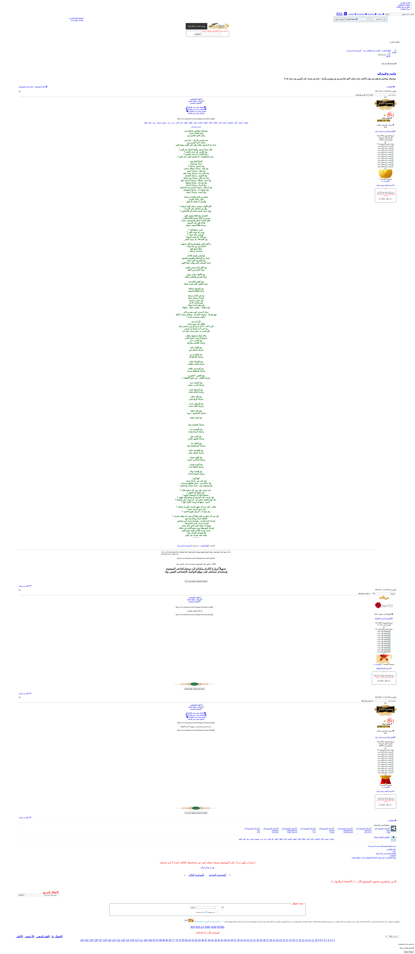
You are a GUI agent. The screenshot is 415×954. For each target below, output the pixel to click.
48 (202, 940)
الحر (195, 123)
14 (306, 940)
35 (241, 940)
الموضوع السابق (217, 875)
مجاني (246, 123)
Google (331, 832)
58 (196, 940)
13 (309, 940)
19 (290, 940)
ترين (169, 123)
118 (132, 940)
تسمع (164, 123)
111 (141, 940)
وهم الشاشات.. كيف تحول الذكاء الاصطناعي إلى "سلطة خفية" (373, 857)
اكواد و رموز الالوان (403, 7)
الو (181, 123)
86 (163, 940)
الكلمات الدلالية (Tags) (381, 837)
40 (225, 940)
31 (254, 940)
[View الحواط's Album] (384, 668)
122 (118, 940)
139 (91, 940)
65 (189, 940)
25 (274, 940)
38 (232, 940)
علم (150, 123)
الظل (190, 123)
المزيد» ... (385, 181)
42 (222, 940)
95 (154, 940)
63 (193, 940)
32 (251, 940)
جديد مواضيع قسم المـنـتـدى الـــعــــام (382, 846)
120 (123, 940)
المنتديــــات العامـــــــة (371, 50)
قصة (145, 123)
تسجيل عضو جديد (77, 20)
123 (114, 940)
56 (199, 940)
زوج (154, 123)
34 (244, 940)
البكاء (215, 123)
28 (264, 940)
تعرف (159, 123)
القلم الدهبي (43, 936)
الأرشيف (29, 936)
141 (87, 940)
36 (238, 940)
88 (160, 940)
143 (82, 940)
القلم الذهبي (386, 50)
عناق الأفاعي (391, 849)
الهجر (185, 123)
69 (183, 940)
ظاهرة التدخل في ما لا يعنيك (386, 853)
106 (146, 940)
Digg (388, 832)
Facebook (275, 832)
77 (173, 940)
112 (137, 940)
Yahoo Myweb (292, 832)
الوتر (177, 123)
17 (296, 940)
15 (303, 940)
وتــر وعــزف (386, 73)
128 (105, 940)
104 (150, 940)
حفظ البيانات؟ (350, 19)
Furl (258, 832)
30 (257, 940)
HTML (220, 926)
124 (109, 940)
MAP (213, 926)
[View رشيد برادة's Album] (385, 185)
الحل (210, 123)
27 (267, 940)
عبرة (394, 851)
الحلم (206, 123)
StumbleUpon (348, 832)
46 (209, 940)
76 (176, 940)
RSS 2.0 (200, 926)
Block (411, 952)
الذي (224, 123)
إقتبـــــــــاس (24, 586)
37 (235, 940)
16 (300, 940)
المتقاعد (393, 855)
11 (313, 940)
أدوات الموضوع (39, 87)
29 (261, 940)
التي (220, 123)
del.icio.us (368, 832)
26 (270, 940)
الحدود (200, 123)
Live (314, 832)
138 (96, 940)
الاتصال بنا (57, 936)
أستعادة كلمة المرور (76, 18)
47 (206, 940)
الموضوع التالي (196, 875)
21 (287, 940)
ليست (240, 123)
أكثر (235, 123)
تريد (173, 123)
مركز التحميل (405, 9)
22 (283, 940)
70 (180, 940)
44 (215, 940)
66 (186, 940)
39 (228, 940)
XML (207, 926)
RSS (193, 926)
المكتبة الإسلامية (404, 5)
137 (100, 940)
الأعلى (19, 936)
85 (167, 940)
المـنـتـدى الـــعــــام (354, 50)
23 (280, 940)
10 (316, 940)
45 (212, 940)
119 (127, 940)
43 (219, 940)
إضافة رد (389, 87)
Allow (406, 952)
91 (157, 940)
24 (277, 940)
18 (293, 940)
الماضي (230, 123)
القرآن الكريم (405, 3)
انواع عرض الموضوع (26, 87)
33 (248, 940)
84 (170, 940)
